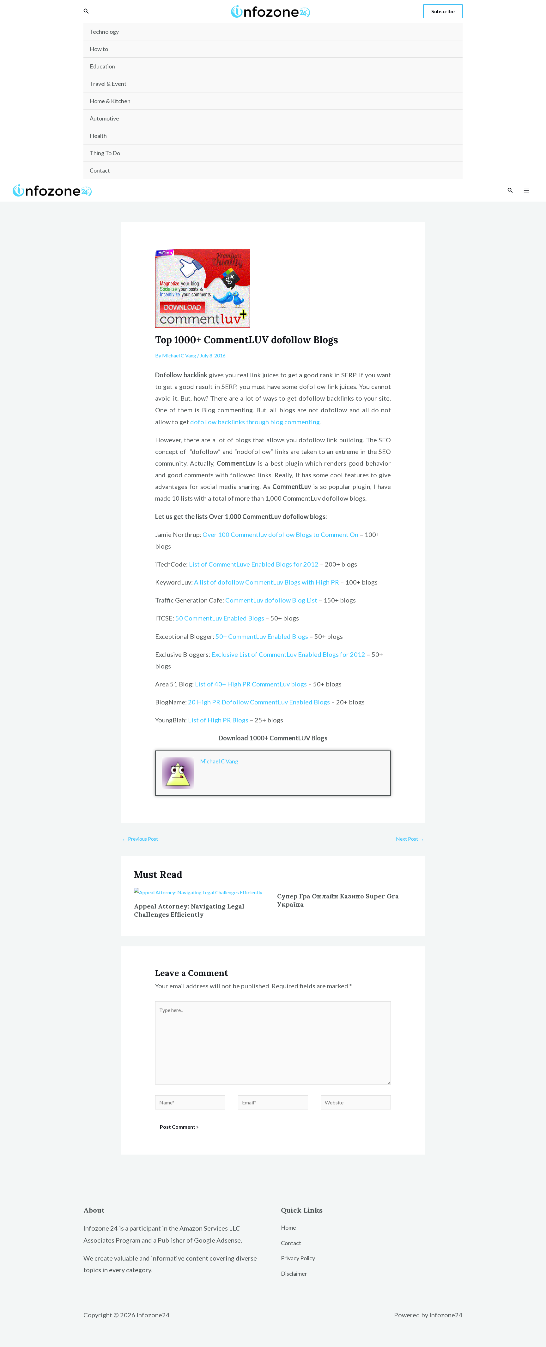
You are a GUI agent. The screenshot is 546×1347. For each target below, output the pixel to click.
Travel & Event (108, 83)
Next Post (410, 839)
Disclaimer (294, 1273)
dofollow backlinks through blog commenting (255, 422)
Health (98, 135)
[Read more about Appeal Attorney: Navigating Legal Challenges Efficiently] (198, 892)
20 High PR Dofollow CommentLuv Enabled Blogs (259, 702)
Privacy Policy (298, 1258)
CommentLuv (244, 600)
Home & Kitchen (110, 100)
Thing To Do (105, 153)
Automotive (104, 118)
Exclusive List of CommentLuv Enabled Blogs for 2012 (288, 654)
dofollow (282, 534)
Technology (104, 31)
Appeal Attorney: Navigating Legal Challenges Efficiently (189, 910)
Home (288, 1227)
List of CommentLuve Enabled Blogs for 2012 (253, 564)
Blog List (304, 600)
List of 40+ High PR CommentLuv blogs (251, 684)
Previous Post (140, 839)
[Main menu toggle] (526, 190)
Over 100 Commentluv (235, 534)
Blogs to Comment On (327, 534)
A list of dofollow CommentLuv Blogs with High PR (266, 582)
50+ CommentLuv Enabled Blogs (261, 636)
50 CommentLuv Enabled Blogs (219, 618)
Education (102, 66)
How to (99, 48)
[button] (86, 11)
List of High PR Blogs (218, 720)
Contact (100, 170)
